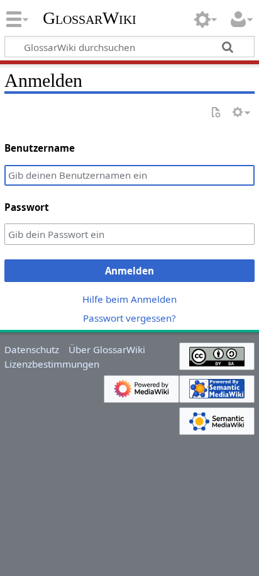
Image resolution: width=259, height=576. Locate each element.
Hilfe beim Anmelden (129, 299)
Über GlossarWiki (107, 349)
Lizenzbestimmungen (51, 364)
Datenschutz (31, 349)
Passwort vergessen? (129, 318)
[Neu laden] (215, 113)
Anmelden (129, 270)
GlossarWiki (89, 18)
